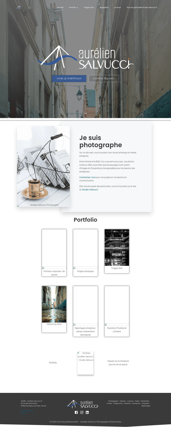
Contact (117, 7)
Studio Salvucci (90, 189)
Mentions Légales (27, 411)
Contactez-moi (87, 177)
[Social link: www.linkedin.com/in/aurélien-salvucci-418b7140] (88, 412)
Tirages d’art (89, 7)
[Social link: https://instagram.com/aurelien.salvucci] (82, 412)
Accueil (60, 7)
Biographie (104, 7)
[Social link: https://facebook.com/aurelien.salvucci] (77, 412)
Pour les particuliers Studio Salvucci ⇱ (142, 7)
